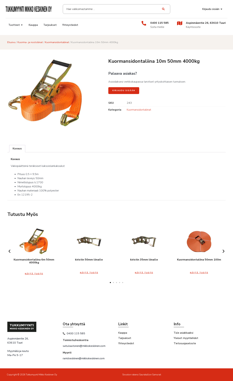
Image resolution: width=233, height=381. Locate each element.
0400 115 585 (159, 23)
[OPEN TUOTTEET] (22, 25)
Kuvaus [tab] (17, 148)
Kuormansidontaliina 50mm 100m (199, 260)
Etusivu (11, 42)
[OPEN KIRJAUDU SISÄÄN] (221, 9)
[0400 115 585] (144, 23)
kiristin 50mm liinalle (89, 260)
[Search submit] (163, 9)
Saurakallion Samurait (150, 374)
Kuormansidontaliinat (57, 42)
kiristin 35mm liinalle (144, 260)
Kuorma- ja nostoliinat (30, 42)
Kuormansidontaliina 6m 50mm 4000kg (34, 261)
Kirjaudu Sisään (123, 90)
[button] (9, 251)
